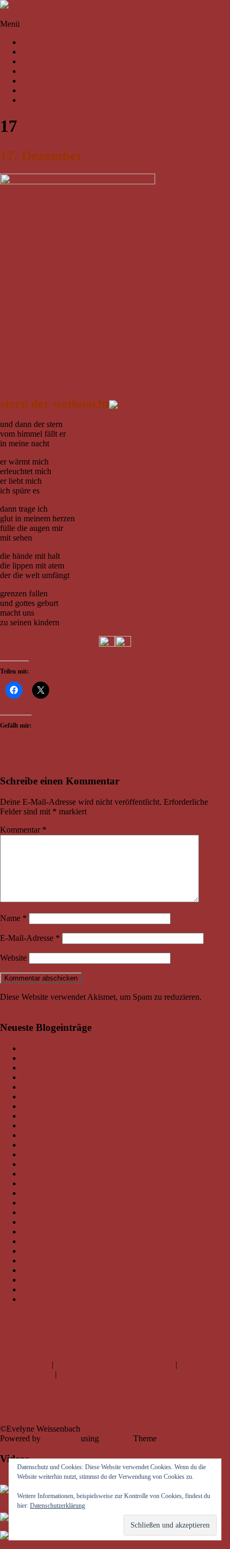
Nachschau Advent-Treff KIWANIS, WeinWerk (102, 1125)
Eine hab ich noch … (57, 1096)
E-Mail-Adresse (30, 937)
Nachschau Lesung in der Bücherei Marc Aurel (101, 1270)
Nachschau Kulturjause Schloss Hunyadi (90, 1067)
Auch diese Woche (53, 1173)
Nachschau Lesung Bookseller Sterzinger (91, 1048)
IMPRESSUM (25, 1364)
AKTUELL (41, 42)
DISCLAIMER (26, 1374)
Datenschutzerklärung (57, 1505)
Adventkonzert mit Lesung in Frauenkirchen (96, 1115)
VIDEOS (37, 99)
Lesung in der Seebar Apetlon (71, 1260)
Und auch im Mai (51, 1279)
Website (13, 957)
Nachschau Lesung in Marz (67, 1212)
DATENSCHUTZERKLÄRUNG (114, 1364)
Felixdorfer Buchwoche (61, 1231)
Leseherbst (39, 1221)
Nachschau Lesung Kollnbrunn (74, 1164)
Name (13, 918)
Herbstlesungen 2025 (57, 1241)
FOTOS (35, 90)
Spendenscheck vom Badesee (71, 1250)
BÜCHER (39, 71)
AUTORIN (41, 61)
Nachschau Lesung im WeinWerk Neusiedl (94, 1183)
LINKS (72, 1374)
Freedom (116, 1438)
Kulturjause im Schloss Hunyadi (76, 1077)
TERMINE (40, 51)
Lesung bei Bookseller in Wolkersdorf (85, 1057)
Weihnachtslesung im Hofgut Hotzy (81, 1086)
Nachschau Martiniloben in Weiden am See (94, 1154)
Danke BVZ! (43, 1193)
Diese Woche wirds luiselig (67, 1202)
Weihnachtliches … (54, 1144)
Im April (35, 1289)
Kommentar (23, 829)
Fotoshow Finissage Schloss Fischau (83, 1299)
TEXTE (35, 80)
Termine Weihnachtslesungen (70, 1135)
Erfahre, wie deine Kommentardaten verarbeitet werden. (94, 1006)
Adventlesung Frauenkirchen (70, 1106)
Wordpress (61, 1438)
